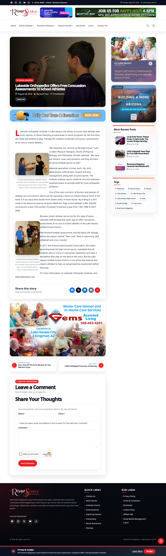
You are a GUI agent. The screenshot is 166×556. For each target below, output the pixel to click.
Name (21, 413)
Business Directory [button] (45, 25)
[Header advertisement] (56, 12)
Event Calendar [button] (26, 25)
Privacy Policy (129, 496)
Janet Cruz (44, 94)
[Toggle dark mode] (153, 25)
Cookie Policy (129, 510)
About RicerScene (93, 523)
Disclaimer (128, 505)
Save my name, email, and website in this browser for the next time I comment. (54, 423)
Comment (23, 427)
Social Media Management (134, 519)
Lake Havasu (121, 193)
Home (13, 25)
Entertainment (92, 510)
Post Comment (27, 463)
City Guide (80, 25)
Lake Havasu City (138, 193)
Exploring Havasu (93, 514)
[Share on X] (78, 290)
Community (91, 519)
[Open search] (147, 25)
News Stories (91, 501)
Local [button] (90, 25)
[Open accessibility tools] (161, 541)
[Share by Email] (91, 290)
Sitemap (89, 528)
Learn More (137, 551)
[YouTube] (24, 2)
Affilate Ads (128, 514)
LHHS (143, 198)
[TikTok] (28, 2)
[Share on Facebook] (72, 290)
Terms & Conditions (131, 501)
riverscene (137, 203)
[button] (32, 164)
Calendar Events (93, 505)
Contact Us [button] (102, 25)
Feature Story (135, 189)
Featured (21, 99)
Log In (126, 522)
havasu (148, 189)
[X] (20, 2)
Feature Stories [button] (64, 25)
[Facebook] (11, 2)
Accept (150, 551)
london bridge (122, 203)
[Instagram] (16, 2)
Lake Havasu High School (126, 198)
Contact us (90, 496)
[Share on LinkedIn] (85, 290)
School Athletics (26, 80)
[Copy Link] (97, 290)
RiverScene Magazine (125, 208)
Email (62, 413)
